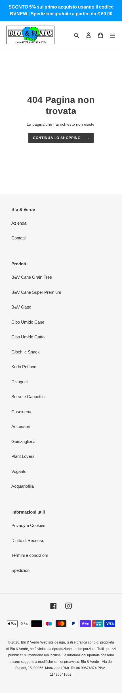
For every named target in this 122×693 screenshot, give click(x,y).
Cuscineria (21, 411)
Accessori (20, 426)
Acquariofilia (22, 486)
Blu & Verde (30, 642)
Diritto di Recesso (27, 540)
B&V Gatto (21, 307)
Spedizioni (20, 570)
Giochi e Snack (25, 351)
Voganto (18, 471)
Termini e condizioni (29, 555)
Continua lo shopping (57, 138)
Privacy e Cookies (28, 525)
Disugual (19, 381)
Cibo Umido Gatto (28, 336)
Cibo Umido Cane (27, 322)
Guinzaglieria (23, 441)
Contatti (18, 237)
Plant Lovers (23, 456)
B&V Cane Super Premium (36, 292)
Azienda (18, 223)
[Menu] (112, 35)
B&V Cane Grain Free (31, 277)
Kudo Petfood (23, 366)
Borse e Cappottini (28, 396)
